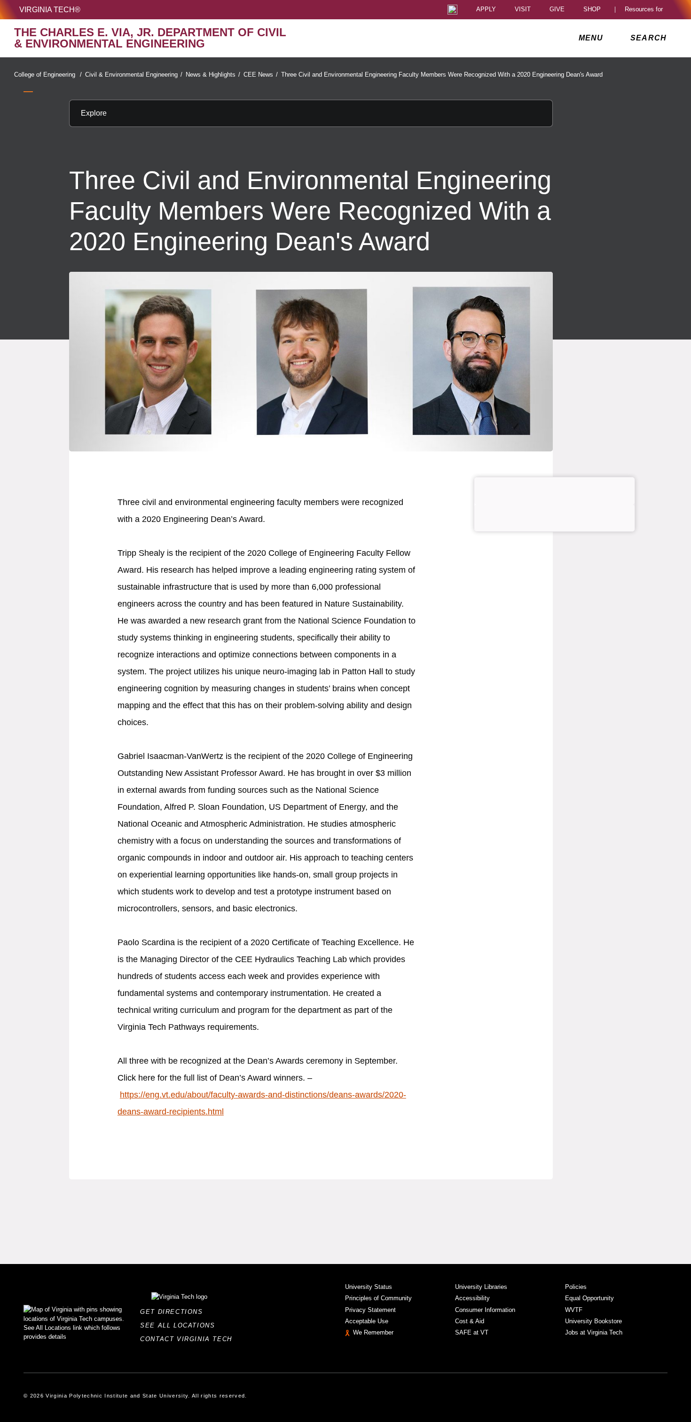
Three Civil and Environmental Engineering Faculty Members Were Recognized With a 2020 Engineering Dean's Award (442, 74)
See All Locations (180, 1325)
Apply (486, 10)
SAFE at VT (471, 1332)
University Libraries (481, 1286)
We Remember (373, 1332)
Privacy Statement (370, 1309)
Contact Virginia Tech (188, 1339)
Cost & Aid (469, 1321)
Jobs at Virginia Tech (593, 1332)
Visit (523, 10)
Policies (576, 1286)
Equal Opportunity (589, 1298)
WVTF (573, 1309)
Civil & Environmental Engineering (133, 74)
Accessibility (472, 1298)
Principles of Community (378, 1298)
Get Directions (174, 1311)
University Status (368, 1286)
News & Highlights (213, 74)
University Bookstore (593, 1321)
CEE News (260, 74)
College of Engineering (48, 74)
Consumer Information (485, 1309)
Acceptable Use (366, 1321)
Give (557, 10)
